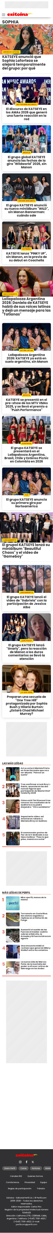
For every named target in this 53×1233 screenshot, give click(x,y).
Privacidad (30, 1182)
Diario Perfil (9, 1168)
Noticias (36, 1168)
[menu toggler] (3, 14)
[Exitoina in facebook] (26, 1162)
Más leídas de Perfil (16, 893)
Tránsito (41, 1188)
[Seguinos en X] (33, 1162)
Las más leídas (12, 763)
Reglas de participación (19, 1188)
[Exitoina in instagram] (20, 1162)
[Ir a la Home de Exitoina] (19, 14)
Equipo (43, 1182)
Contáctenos (12, 1182)
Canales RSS (16, 1176)
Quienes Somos (35, 1176)
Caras (23, 1168)
